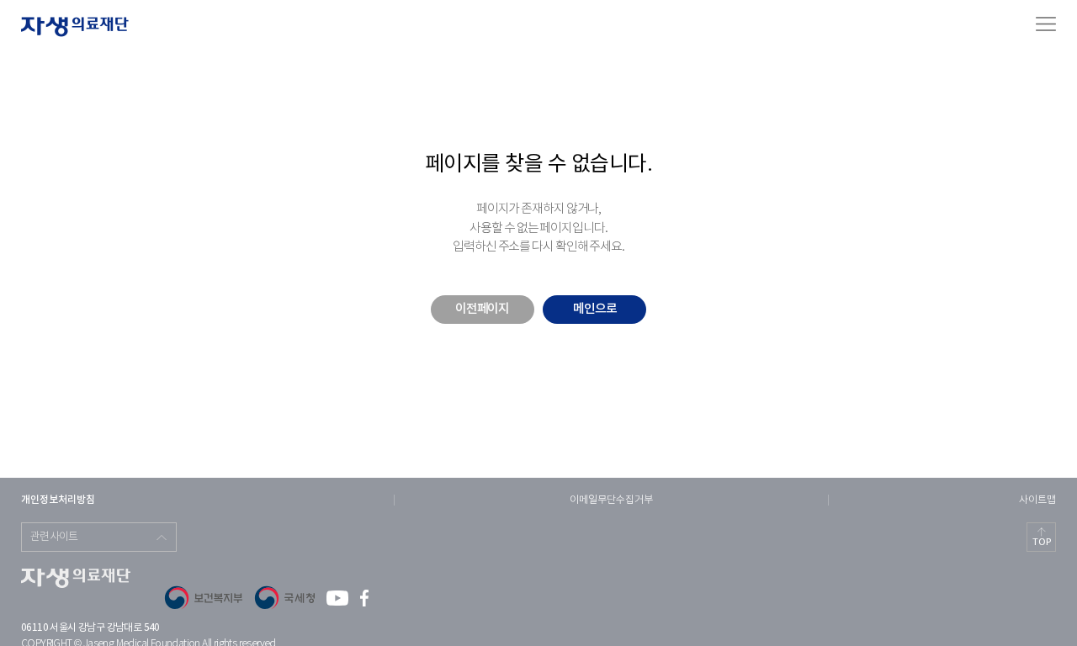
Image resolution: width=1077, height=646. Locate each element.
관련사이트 (54, 537)
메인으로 (595, 309)
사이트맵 (1037, 500)
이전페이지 (482, 309)
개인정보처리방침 (58, 500)
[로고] (75, 27)
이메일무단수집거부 (611, 500)
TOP (1041, 542)
